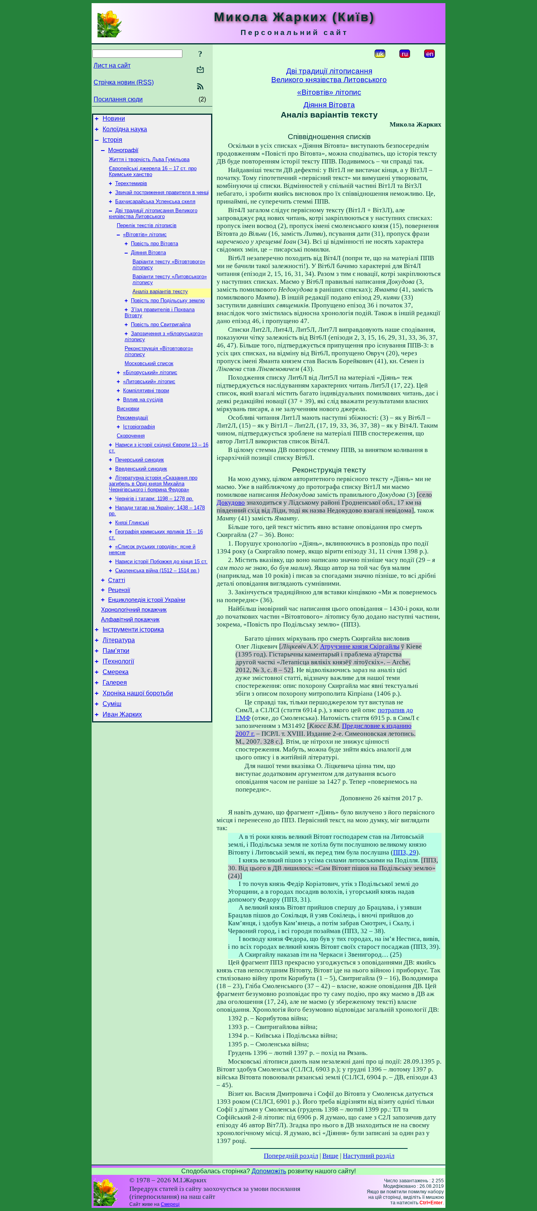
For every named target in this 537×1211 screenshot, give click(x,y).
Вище (330, 1156)
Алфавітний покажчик (130, 619)
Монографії (123, 150)
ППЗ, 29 (404, 852)
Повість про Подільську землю (168, 300)
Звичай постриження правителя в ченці (162, 192)
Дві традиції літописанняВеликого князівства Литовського (329, 75)
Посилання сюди (118, 99)
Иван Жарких (122, 714)
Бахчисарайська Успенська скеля (155, 201)
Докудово (231, 502)
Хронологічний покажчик (134, 609)
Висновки (128, 409)
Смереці (170, 1204)
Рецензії (119, 590)
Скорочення (131, 436)
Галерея (115, 682)
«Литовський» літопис (149, 381)
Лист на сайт (112, 65)
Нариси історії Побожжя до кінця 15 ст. (161, 561)
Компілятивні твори (146, 390)
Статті (116, 580)
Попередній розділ (291, 1156)
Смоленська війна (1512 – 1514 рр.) (157, 570)
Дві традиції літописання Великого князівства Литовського (153, 213)
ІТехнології (118, 661)
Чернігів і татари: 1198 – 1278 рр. (154, 499)
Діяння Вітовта (148, 252)
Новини (114, 118)
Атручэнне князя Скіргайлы (359, 646)
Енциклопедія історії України (146, 600)
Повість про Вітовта (154, 243)
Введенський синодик (141, 469)
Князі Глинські (132, 523)
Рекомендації (132, 418)
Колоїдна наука (125, 129)
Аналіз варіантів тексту (160, 291)
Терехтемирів (131, 183)
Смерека (116, 672)
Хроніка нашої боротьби (138, 693)
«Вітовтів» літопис (145, 234)
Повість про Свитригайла (161, 324)
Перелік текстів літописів (147, 225)
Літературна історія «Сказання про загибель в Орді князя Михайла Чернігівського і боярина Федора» (153, 483)
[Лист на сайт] (200, 70)
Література (119, 640)
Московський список (149, 363)
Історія (112, 139)
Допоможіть (269, 1171)
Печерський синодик (139, 460)
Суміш (112, 703)
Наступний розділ (368, 1156)
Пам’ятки (116, 650)
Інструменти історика (133, 629)
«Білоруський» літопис (150, 372)
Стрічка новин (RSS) (124, 82)
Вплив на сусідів (143, 399)
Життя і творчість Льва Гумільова (149, 159)
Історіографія (139, 427)
